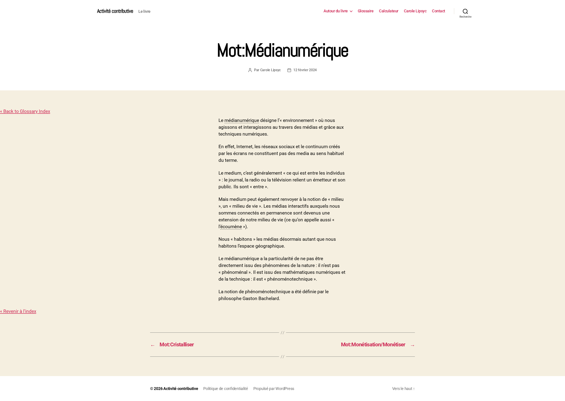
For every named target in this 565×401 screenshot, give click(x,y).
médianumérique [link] (241, 120)
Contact (438, 11)
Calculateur (388, 11)
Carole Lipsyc (415, 11)
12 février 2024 (305, 70)
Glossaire (366, 11)
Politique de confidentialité (225, 388)
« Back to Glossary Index (25, 111)
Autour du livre (336, 11)
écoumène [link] (231, 226)
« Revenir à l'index (18, 311)
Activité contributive (115, 11)
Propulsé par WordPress (273, 388)
